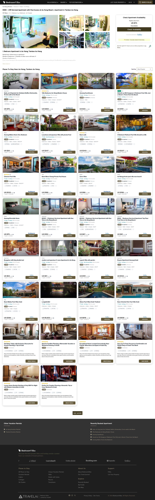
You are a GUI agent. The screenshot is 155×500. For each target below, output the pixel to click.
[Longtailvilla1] (59, 290)
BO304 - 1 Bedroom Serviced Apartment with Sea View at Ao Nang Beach (95, 219)
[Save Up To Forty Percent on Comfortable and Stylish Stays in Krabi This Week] (134, 332)
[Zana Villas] (96, 165)
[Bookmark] (8, 17)
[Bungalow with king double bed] (21, 248)
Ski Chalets (22, 482)
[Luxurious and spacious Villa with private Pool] (59, 123)
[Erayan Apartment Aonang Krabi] (134, 248)
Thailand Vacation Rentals (13, 432)
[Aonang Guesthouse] (96, 81)
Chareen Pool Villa (10, 176)
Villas (50, 474)
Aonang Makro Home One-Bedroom (15, 135)
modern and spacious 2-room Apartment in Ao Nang (58, 260)
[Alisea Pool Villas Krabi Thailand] (96, 290)
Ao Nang (26, 6)
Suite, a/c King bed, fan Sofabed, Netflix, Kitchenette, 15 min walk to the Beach (20, 94)
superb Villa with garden (87, 260)
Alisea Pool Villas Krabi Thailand (90, 302)
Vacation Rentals (24, 474)
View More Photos (8, 46)
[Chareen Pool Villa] (21, 165)
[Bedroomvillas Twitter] (75, 496)
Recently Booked (83, 482)
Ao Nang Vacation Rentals (13, 429)
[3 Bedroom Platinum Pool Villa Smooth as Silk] (134, 123)
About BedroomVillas (84, 472)
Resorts (50, 480)
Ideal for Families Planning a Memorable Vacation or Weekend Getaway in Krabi (58, 344)
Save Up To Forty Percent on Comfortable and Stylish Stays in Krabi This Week (132, 344)
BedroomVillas (117, 496)
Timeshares (51, 482)
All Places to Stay (24, 472)
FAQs (109, 472)
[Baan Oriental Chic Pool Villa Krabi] (134, 290)
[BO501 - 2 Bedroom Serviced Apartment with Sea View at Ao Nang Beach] (59, 206)
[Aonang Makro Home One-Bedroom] (21, 123)
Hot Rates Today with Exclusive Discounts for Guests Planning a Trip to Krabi (18, 344)
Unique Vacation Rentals (56, 472)
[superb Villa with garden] (96, 248)
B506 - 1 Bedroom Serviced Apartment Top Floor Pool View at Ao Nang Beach (132, 219)
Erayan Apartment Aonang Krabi (127, 260)
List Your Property (113, 474)
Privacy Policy (88, 496)
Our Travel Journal (84, 474)
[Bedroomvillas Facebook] (69, 496)
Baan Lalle (83, 135)
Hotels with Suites (53, 477)
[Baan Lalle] (96, 123)
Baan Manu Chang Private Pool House (54, 176)
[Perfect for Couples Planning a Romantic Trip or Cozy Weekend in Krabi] (59, 373)
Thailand (15, 6)
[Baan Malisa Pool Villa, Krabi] (21, 290)
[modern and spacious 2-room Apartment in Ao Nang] (59, 248)
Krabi (21, 6)
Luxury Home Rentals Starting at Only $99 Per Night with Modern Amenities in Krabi (20, 386)
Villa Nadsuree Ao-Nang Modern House (54, 93)
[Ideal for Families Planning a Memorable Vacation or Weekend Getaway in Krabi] (59, 332)
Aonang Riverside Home (11, 218)
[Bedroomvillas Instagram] (72, 496)
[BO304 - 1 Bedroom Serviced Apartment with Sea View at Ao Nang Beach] (96, 206)
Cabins (21, 477)
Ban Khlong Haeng (50, 137)
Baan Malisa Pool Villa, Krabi (13, 302)
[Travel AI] (28, 496)
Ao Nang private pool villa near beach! (129, 176)
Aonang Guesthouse (86, 93)
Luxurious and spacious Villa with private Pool (56, 135)
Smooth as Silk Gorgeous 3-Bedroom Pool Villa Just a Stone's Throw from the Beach (133, 94)
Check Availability (134, 29)
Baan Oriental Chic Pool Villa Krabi (128, 302)
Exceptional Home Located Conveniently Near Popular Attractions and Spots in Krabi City (94, 344)
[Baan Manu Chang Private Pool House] (59, 165)
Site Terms (96, 496)
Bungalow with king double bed (14, 260)
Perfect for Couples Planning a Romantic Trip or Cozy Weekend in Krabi (57, 386)
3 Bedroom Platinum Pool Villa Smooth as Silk (131, 135)
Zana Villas (83, 176)
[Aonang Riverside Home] (21, 206)
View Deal (31, 110)
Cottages (21, 480)
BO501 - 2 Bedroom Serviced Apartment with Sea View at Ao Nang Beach (57, 219)
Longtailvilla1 (46, 302)
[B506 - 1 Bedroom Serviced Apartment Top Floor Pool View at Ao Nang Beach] (134, 206)
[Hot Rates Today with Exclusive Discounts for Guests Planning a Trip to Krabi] (21, 332)
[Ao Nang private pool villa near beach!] (134, 165)
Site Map (81, 487)
